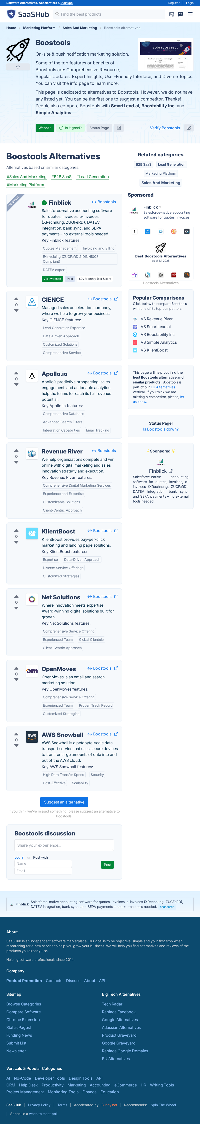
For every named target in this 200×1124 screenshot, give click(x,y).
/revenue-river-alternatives (34, 445)
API (102, 980)
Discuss (73, 980)
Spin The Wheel (163, 1105)
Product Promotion (24, 980)
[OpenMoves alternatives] (32, 671)
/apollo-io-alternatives (30, 368)
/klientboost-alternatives (32, 525)
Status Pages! (18, 1027)
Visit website (52, 279)
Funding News (19, 1035)
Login (190, 3)
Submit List (16, 1043)
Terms (62, 1105)
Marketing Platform (160, 173)
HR (143, 1085)
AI (8, 1078)
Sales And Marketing (160, 182)
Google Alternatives (120, 1019)
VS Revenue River (156, 318)
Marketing (77, 1085)
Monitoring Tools (63, 1091)
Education (109, 1091)
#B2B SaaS (61, 176)
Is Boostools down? (161, 429)
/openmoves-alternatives (33, 663)
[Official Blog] (119, 128)
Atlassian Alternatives (121, 1027)
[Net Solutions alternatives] (32, 599)
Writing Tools (162, 1085)
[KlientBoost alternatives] (32, 533)
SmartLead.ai (125, 105)
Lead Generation (172, 164)
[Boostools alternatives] (18, 49)
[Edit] (189, 127)
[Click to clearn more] (100, 904)
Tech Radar (112, 1004)
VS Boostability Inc (157, 334)
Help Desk (28, 1085)
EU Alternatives (163, 387)
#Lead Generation (92, 176)
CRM (10, 1085)
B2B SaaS (143, 164)
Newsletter (16, 1050)
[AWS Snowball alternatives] (32, 737)
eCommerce (125, 1085)
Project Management (25, 1091)
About (89, 980)
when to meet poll (43, 1114)
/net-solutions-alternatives (34, 591)
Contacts (54, 980)
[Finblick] (32, 205)
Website (45, 128)
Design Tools (80, 1078)
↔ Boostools (103, 201)
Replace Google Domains (125, 1050)
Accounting (100, 1085)
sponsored (167, 907)
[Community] (180, 14)
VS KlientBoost (154, 350)
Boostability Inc (157, 105)
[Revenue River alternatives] (32, 453)
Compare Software (23, 1011)
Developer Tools (50, 1078)
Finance (89, 1091)
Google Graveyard (119, 1043)
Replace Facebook (119, 1011)
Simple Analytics (53, 112)
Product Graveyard (119, 1035)
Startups (66, 3)
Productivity (53, 1085)
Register (174, 3)
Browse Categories (23, 1004)
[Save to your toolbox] (18, 66)
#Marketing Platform (25, 184)
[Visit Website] (116, 298)
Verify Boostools (165, 127)
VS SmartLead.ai (155, 326)
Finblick (158, 471)
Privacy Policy (39, 1105)
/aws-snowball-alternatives (35, 729)
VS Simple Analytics (158, 342)
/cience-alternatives (28, 293)
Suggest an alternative (64, 802)
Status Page (99, 128)
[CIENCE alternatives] (32, 302)
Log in (19, 857)
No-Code (22, 1078)
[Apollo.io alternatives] (32, 376)
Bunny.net (109, 1105)
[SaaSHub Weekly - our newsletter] (171, 14)
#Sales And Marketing (27, 176)
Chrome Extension (23, 1019)
